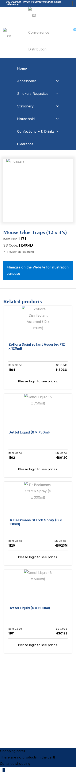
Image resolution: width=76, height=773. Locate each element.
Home (22, 68)
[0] (73, 32)
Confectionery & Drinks (35, 131)
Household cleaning (20, 251)
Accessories (27, 81)
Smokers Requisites (32, 93)
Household (26, 119)
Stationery (25, 106)
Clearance (25, 144)
